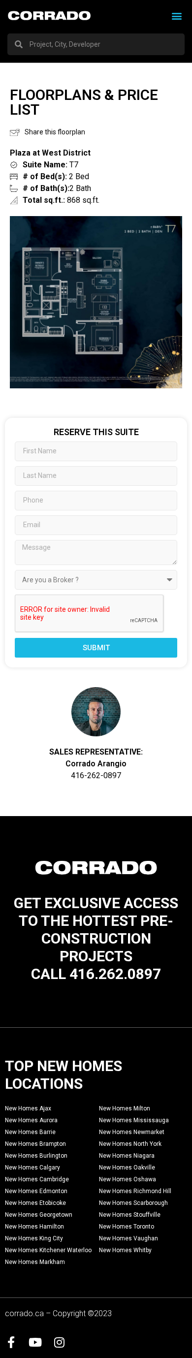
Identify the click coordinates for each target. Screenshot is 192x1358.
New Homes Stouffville (129, 1214)
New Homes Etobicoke (35, 1203)
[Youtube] (35, 1342)
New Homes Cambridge (37, 1179)
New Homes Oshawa (127, 1179)
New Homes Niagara (127, 1155)
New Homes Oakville (127, 1167)
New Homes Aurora (31, 1120)
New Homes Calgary (32, 1167)
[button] (176, 15)
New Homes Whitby (125, 1250)
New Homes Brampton (35, 1143)
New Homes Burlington (36, 1155)
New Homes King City (34, 1238)
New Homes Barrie (30, 1132)
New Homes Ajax (28, 1108)
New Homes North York (130, 1143)
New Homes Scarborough (133, 1203)
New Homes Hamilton (34, 1226)
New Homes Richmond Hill (135, 1191)
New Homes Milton (124, 1108)
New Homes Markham (35, 1262)
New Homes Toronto (126, 1226)
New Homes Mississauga (134, 1120)
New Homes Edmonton (36, 1191)
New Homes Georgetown (38, 1214)
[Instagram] (59, 1342)
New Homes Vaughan (128, 1238)
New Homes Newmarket (131, 1132)
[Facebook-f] (11, 1342)
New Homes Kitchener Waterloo (48, 1250)
